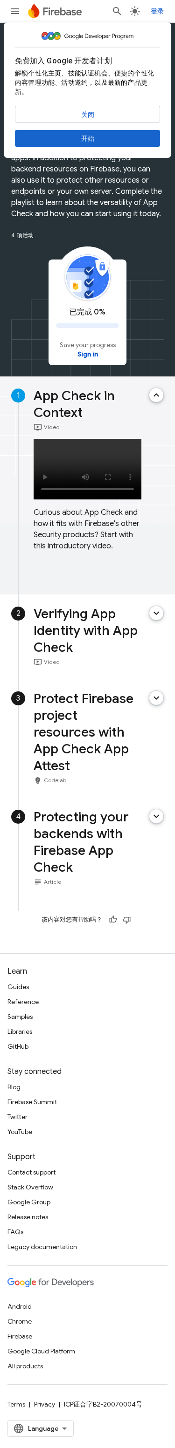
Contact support (31, 1172)
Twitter (17, 1117)
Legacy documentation (42, 1247)
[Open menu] (15, 11)
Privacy (44, 1404)
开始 (87, 138)
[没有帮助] (127, 920)
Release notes (27, 1217)
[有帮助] (113, 920)
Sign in (87, 354)
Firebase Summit (32, 1102)
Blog (14, 1087)
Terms (16, 1404)
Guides (18, 987)
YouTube (19, 1131)
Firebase (19, 1336)
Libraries (19, 1031)
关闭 (87, 114)
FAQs (15, 1232)
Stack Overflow (30, 1187)
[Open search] (117, 11)
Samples (20, 1016)
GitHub (17, 1046)
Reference (23, 1001)
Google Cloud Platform (41, 1351)
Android (19, 1306)
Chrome (19, 1321)
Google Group (28, 1202)
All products (25, 1366)
